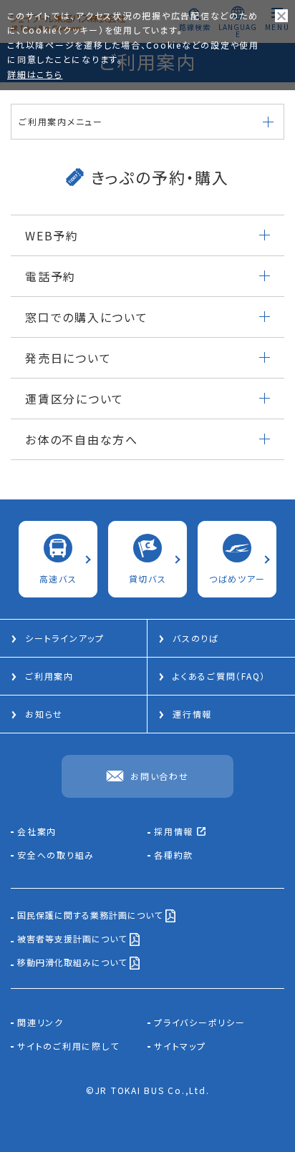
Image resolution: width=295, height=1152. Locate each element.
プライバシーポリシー (200, 1022)
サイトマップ (180, 1046)
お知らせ (44, 714)
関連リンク (40, 1022)
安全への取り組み (56, 855)
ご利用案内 (49, 676)
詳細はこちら (35, 74)
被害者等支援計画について (73, 939)
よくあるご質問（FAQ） (219, 676)
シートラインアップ (65, 638)
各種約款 (173, 855)
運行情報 (192, 714)
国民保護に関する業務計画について (91, 916)
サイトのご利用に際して (68, 1046)
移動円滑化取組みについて (73, 963)
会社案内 (37, 831)
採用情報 (175, 832)
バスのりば (196, 638)
